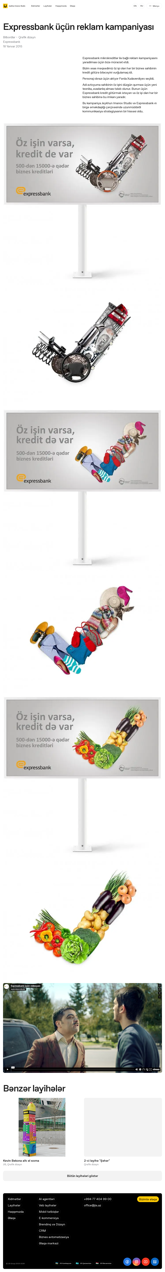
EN (135, 6)
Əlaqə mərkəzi (48, 1243)
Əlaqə (72, 6)
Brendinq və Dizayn (52, 1224)
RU (141, 6)
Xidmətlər (35, 6)
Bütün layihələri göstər (82, 1176)
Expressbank (11, 42)
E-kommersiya (49, 1218)
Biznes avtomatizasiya (54, 1237)
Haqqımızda (61, 6)
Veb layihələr (48, 1205)
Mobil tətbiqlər (49, 1212)
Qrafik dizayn (27, 37)
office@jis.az (92, 1205)
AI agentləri (47, 1199)
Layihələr (47, 6)
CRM (42, 1231)
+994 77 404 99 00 (97, 1199)
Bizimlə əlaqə (148, 1199)
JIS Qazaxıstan (85, 1263)
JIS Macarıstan (105, 1263)
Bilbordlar (9, 37)
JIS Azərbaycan (65, 1263)
